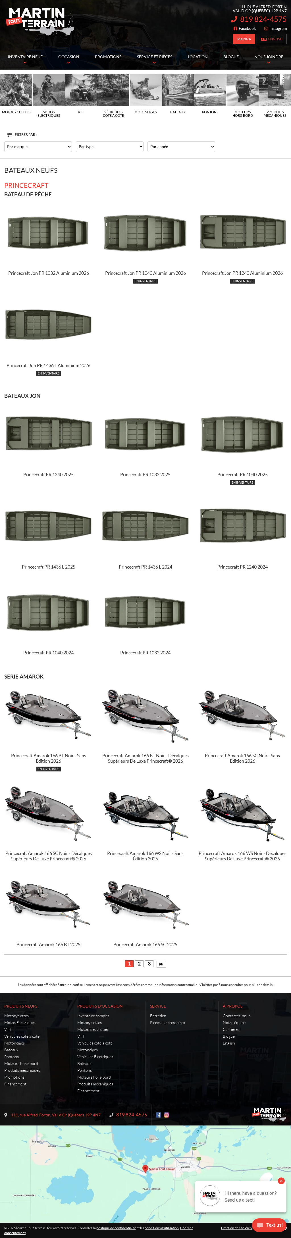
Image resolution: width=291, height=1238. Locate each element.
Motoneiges (14, 1043)
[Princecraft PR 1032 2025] (145, 434)
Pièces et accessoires (167, 1022)
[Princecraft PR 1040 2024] (48, 613)
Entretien (158, 1016)
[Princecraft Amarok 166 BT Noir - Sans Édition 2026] (48, 715)
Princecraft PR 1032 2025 (145, 474)
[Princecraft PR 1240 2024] (242, 527)
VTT (7, 1029)
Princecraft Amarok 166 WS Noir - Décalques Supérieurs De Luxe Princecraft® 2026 (242, 856)
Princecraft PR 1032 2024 (145, 652)
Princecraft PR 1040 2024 (48, 652)
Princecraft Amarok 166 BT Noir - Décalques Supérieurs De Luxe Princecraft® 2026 (145, 758)
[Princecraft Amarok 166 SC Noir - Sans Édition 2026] (242, 715)
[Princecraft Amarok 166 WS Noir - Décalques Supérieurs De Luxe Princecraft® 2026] (242, 813)
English (275, 39)
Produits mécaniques (22, 1070)
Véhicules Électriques (95, 1056)
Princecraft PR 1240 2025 (48, 474)
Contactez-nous (236, 1016)
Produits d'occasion (100, 1006)
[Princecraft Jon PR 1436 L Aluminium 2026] (48, 325)
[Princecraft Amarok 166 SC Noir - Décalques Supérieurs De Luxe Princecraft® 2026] (48, 813)
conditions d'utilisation (162, 1228)
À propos (232, 1006)
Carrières (231, 1029)
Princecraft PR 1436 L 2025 (48, 566)
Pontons (11, 1056)
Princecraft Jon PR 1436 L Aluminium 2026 (48, 365)
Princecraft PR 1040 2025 (242, 474)
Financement (15, 1084)
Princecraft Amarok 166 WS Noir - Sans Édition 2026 (145, 856)
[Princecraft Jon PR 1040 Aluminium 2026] (145, 233)
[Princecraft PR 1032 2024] (145, 613)
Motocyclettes (16, 1016)
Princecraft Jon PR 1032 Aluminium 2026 (48, 273)
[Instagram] (166, 1115)
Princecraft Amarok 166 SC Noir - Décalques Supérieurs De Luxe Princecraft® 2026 (48, 856)
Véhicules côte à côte (22, 1036)
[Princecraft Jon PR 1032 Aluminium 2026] (48, 233)
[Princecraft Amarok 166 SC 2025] (145, 904)
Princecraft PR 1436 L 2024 (145, 566)
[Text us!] (269, 1226)
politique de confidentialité (116, 1228)
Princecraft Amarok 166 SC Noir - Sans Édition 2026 (242, 758)
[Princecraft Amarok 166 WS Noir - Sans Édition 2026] (145, 813)
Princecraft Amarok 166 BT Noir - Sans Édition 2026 (48, 758)
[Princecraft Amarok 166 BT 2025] (48, 904)
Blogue (229, 1036)
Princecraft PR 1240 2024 (242, 566)
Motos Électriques (20, 1022)
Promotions (14, 1077)
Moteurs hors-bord (21, 1063)
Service (158, 1006)
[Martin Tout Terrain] (39, 22)
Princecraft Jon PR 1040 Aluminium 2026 (145, 273)
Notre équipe (234, 1022)
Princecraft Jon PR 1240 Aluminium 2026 (242, 273)
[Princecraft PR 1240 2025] (48, 434)
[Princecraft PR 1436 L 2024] (145, 527)
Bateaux (11, 1050)
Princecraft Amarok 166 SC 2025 (145, 944)
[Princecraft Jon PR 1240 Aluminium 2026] (242, 233)
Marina (244, 39)
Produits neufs (20, 1006)
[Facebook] (158, 1115)
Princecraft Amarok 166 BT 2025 (48, 944)
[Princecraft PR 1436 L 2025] (48, 527)
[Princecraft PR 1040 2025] (242, 434)
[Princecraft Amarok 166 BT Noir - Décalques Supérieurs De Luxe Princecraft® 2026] (145, 715)
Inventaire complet (93, 1016)
